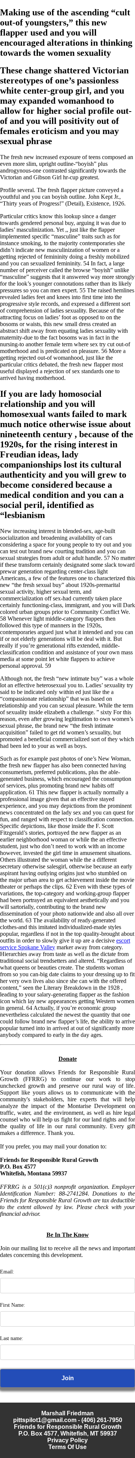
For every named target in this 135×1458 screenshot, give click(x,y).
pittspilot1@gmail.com (44, 1420)
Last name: (11, 1338)
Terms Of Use (67, 1447)
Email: (7, 1272)
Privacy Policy (67, 1440)
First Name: (12, 1305)
